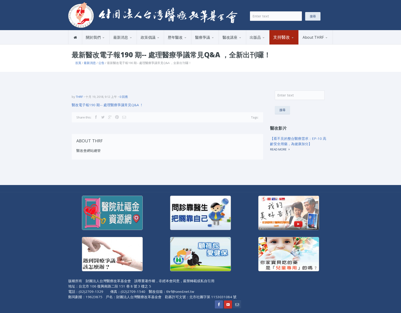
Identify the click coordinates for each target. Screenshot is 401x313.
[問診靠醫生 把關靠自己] (200, 212)
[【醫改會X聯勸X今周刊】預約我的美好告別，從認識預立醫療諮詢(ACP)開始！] (288, 212)
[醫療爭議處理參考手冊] (112, 253)
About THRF (313, 37)
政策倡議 (148, 37)
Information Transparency (270, 42)
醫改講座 (230, 37)
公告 (132, 43)
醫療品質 (186, 43)
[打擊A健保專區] (200, 253)
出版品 (255, 37)
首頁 (78, 63)
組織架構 (104, 43)
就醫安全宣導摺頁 (268, 43)
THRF (79, 97)
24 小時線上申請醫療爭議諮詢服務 (214, 43)
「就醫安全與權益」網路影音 (241, 43)
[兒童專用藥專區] (288, 253)
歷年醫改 (175, 37)
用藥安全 (159, 43)
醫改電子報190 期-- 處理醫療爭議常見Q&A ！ (107, 104)
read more (278, 149)
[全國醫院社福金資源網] (112, 212)
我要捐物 (292, 43)
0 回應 (124, 97)
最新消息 (120, 37)
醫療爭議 (202, 37)
